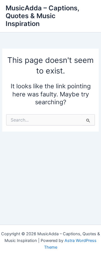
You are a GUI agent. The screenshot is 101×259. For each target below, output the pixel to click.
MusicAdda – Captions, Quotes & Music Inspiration (42, 16)
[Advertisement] (50, 170)
